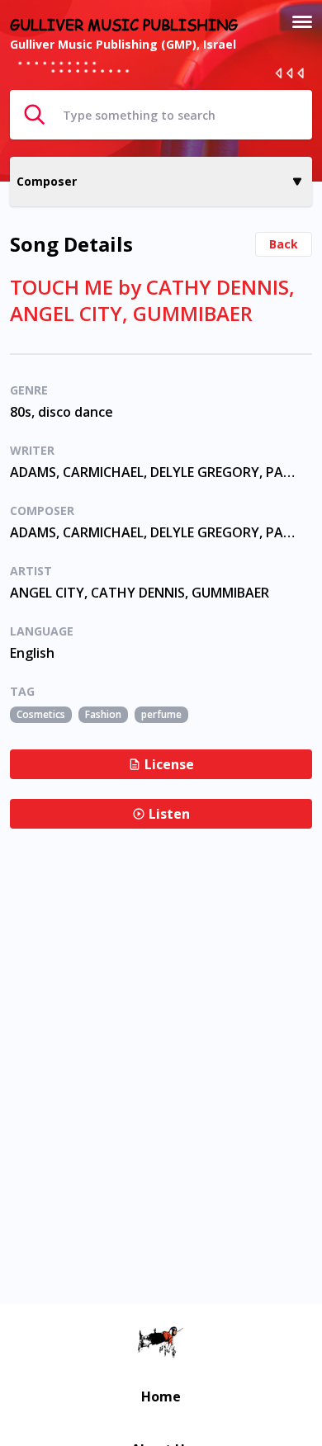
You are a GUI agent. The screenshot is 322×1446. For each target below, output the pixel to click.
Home (161, 1396)
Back (283, 244)
